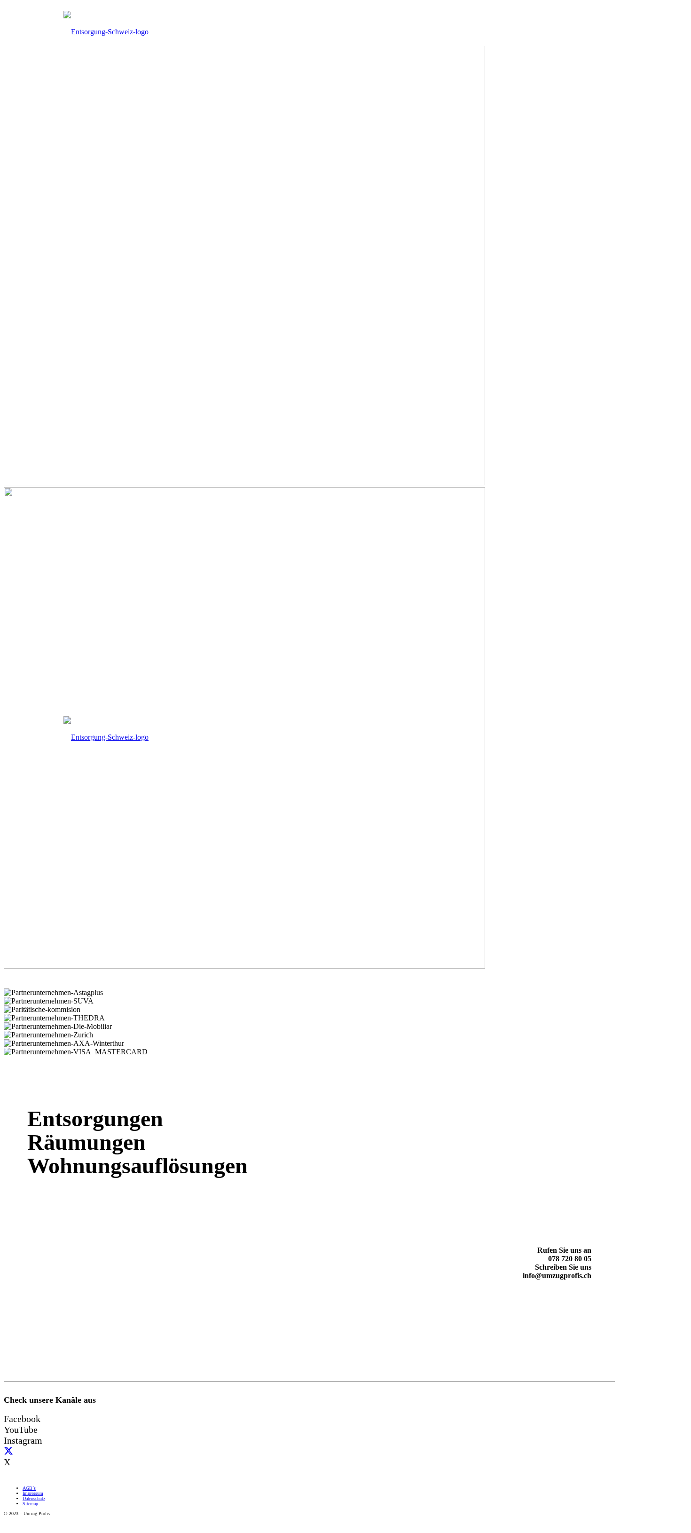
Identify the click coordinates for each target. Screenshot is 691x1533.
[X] (8, 1451)
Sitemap (30, 1503)
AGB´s (29, 1488)
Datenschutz (34, 1498)
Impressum (33, 1493)
